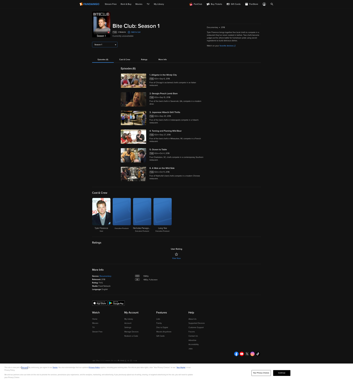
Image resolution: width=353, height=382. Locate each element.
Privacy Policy (94, 367)
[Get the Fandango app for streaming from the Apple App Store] (99, 302)
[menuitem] (233, 4)
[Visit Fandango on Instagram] (252, 354)
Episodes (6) (103, 59)
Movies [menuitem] (138, 4)
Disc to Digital (162, 327)
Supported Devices (196, 323)
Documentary (105, 276)
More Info (162, 59)
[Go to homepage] (89, 4)
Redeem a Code (131, 336)
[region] (176, 373)
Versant (25, 367)
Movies (95, 323)
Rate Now (176, 258)
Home (94, 319)
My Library (128, 319)
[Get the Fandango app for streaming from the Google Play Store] (116, 302)
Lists (158, 319)
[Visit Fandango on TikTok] (258, 354)
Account (127, 323)
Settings (127, 327)
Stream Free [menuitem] (111, 4)
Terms (55, 367)
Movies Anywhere (163, 332)
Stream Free (97, 332)
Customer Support (196, 327)
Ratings (144, 59)
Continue (281, 373)
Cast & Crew (124, 59)
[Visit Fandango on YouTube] (241, 354)
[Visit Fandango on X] (247, 354)
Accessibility (193, 344)
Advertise (192, 340)
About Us (192, 319)
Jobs (190, 349)
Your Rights (180, 367)
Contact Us (193, 336)
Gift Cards (160, 336)
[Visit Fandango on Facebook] (236, 354)
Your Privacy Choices (261, 373)
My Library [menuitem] (159, 4)
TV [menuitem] (148, 4)
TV (93, 327)
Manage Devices (131, 332)
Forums (191, 332)
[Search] (272, 4)
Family (159, 323)
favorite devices (226, 46)
